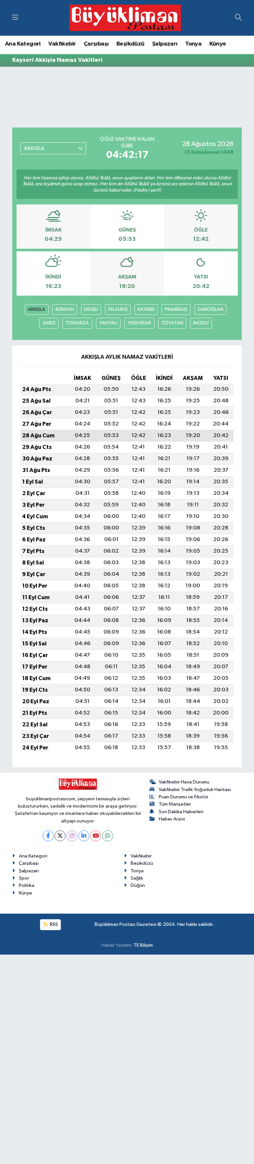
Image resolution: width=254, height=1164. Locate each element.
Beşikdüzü (130, 44)
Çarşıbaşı (96, 44)
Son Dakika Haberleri (181, 811)
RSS (53, 924)
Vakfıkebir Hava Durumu (184, 782)
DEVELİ (91, 309)
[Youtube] (95, 835)
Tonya (193, 44)
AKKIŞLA (36, 309)
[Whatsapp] (107, 835)
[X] (60, 835)
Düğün (138, 885)
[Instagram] (71, 835)
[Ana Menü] (15, 17)
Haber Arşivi (172, 819)
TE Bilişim (143, 945)
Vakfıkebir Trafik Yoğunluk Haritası (195, 789)
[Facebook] (48, 835)
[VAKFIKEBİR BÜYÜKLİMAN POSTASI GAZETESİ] (125, 18)
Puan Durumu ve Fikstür (183, 796)
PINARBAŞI (176, 309)
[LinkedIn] (83, 835)
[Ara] (238, 18)
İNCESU (201, 322)
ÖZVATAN (172, 322)
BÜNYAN (65, 309)
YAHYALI (108, 322)
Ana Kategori (23, 44)
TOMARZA (77, 322)
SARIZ (49, 322)
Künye (217, 44)
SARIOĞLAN (210, 309)
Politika (26, 885)
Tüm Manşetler (175, 804)
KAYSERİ (146, 309)
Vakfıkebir (62, 44)
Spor (24, 878)
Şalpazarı (165, 44)
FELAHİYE (118, 309)
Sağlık (137, 878)
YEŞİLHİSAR (139, 322)
